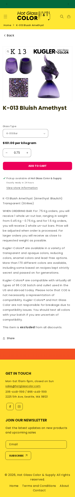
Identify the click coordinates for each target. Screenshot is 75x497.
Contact (39, 490)
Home (7, 25)
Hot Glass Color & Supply (36, 475)
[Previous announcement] (7, 4)
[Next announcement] (68, 4)
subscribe (16, 455)
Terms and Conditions (39, 486)
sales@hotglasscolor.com (23, 386)
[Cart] (68, 17)
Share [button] (11, 338)
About (64, 486)
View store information (22, 188)
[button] (5, 17)
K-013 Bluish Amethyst (30, 25)
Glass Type (9, 126)
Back (10, 35)
